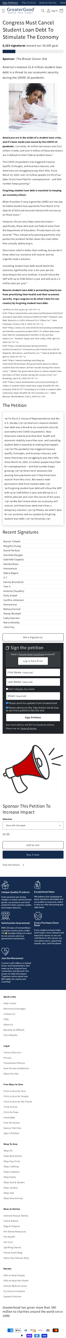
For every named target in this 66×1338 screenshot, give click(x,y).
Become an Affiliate (14, 1029)
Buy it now (33, 854)
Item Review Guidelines (16, 1068)
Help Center (10, 1003)
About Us (8, 1024)
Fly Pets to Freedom (14, 1291)
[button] (43, 10)
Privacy (8, 1057)
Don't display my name (21, 689)
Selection (7, 819)
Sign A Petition (11, 1133)
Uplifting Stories (12, 1247)
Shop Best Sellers (13, 1155)
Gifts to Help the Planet (16, 1280)
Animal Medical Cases (15, 1285)
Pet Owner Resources (15, 1231)
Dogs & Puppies (12, 1226)
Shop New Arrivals (13, 1198)
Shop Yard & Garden (14, 1182)
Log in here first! (33, 661)
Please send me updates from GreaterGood (32, 703)
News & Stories (47, 2)
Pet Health (9, 1236)
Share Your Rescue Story (16, 1257)
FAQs (6, 1019)
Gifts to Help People (14, 1275)
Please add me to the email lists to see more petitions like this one (32, 709)
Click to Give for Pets (15, 1091)
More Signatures (33, 637)
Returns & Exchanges (15, 1008)
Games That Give (12, 1127)
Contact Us (9, 1013)
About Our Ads (11, 1073)
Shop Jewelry (11, 1187)
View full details (11, 864)
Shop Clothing (11, 1166)
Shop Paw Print (12, 1161)
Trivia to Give (10, 1106)
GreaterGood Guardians (31, 654)
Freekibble (9, 1117)
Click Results (10, 1034)
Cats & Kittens (11, 1220)
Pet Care (8, 1241)
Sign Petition (33, 717)
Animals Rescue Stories (16, 1215)
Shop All (8, 1150)
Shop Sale (9, 1192)
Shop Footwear (12, 1171)
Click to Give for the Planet (18, 1101)
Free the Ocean (12, 1122)
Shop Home (10, 1176)
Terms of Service (29, 728)
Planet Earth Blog (13, 1252)
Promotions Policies (14, 1062)
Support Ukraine (12, 1296)
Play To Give (29, 2)
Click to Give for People (16, 1096)
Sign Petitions (10, 2)
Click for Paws (11, 1112)
